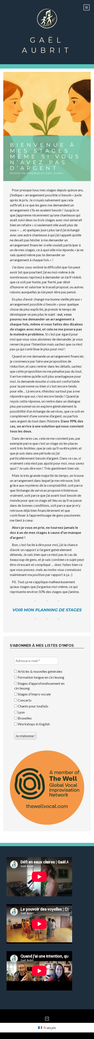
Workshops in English (33, 724)
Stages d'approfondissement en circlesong (39, 685)
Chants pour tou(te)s (32, 706)
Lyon (21, 712)
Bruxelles (24, 718)
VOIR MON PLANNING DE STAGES (47, 610)
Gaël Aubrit (47, 45)
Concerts (24, 700)
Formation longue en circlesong (40, 677)
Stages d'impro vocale (34, 694)
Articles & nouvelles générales (39, 671)
